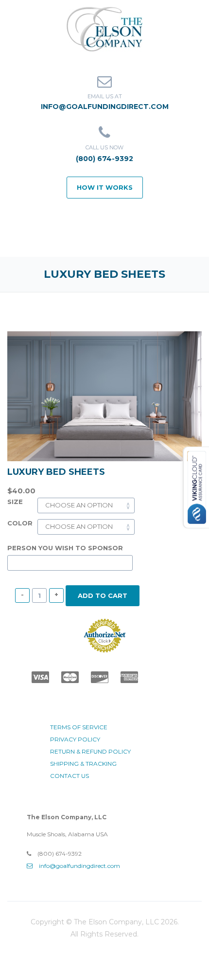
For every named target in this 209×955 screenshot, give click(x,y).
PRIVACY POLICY (75, 739)
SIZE (15, 501)
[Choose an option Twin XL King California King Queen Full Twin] (86, 505)
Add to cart (102, 595)
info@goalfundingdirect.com (105, 106)
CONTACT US (69, 775)
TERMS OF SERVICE (78, 727)
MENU (111, 235)
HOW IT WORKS (105, 187)
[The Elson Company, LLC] (105, 28)
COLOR (20, 523)
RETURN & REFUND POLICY (90, 751)
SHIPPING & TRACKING (83, 763)
